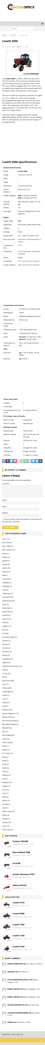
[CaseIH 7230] (6, 937)
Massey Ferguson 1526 (31, 989)
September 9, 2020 (21, 844)
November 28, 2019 (22, 888)
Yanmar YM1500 (20, 841)
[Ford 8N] (6, 865)
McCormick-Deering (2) (10, 721)
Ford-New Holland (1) (9, 637)
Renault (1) (6, 750)
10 (32, 844)
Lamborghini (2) (7, 692)
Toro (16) (5, 790)
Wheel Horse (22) (8, 811)
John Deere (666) (8, 681)
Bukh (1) (5, 575)
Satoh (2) (5, 764)
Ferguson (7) (6, 626)
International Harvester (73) (12, 666)
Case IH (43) (6, 579)
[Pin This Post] (15, 461)
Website (5, 513)
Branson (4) (6, 572)
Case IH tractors (12, 897)
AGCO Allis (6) (7, 542)
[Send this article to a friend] (19, 461)
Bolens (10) (6, 568)
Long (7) (5, 706)
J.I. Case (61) (6, 673)
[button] (42, 23)
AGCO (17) (6, 539)
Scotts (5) (5, 768)
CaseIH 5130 (18, 946)
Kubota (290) (6, 688)
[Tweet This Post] (8, 461)
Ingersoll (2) (6, 662)
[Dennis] (4, 1023)
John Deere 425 (33, 1005)
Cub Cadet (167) (8, 597)
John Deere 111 (23, 972)
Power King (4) (7, 742)
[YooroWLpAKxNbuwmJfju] (4, 1014)
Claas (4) (5, 590)
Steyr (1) (5, 779)
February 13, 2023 (21, 939)
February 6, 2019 (21, 877)
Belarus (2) (6, 557)
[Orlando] (4, 973)
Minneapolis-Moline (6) (10, 724)
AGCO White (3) (7, 546)
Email (4, 506)
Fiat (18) (5, 630)
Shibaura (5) (6, 775)
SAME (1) (5, 761)
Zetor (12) (5, 826)
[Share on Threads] (40, 461)
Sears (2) (5, 771)
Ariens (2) (5, 553)
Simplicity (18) (7, 782)
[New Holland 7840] (6, 854)
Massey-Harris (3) (8, 717)
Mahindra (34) (7, 710)
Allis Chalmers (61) (8, 550)
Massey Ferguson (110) (10, 713)
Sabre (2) (5, 757)
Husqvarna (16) (7, 659)
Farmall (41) (6, 615)
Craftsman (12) (7, 593)
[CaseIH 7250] (6, 926)
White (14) (5, 815)
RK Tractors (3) (7, 753)
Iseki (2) (5, 670)
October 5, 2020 (10, 47)
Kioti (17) (5, 684)
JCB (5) (4, 677)
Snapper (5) (6, 786)
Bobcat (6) (6, 564)
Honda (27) (6, 655)
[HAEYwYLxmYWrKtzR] (4, 1006)
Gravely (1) (6, 644)
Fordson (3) (6, 641)
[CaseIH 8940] (6, 915)
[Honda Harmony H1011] (6, 876)
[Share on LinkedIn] (11, 461)
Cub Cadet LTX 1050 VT (34, 964)
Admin (21, 47)
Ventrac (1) (6, 801)
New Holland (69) (8, 735)
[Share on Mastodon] (30, 461)
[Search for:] (22, 29)
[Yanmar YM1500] (6, 843)
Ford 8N (16, 863)
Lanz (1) (5, 699)
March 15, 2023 (20, 855)
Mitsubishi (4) (7, 728)
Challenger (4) (7, 586)
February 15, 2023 (21, 917)
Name (4, 500)
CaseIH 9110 (18, 902)
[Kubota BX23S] (6, 887)
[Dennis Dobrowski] (4, 965)
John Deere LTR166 (23, 1022)
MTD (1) (5, 732)
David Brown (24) (8, 601)
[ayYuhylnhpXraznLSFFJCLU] (4, 981)
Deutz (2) (5, 604)
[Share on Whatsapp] (26, 461)
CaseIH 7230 (18, 935)
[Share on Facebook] (4, 461)
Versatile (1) (6, 804)
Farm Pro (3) (6, 619)
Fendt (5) (5, 622)
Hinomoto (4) (7, 652)
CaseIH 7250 (18, 924)
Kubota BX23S (19, 885)
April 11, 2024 (19, 906)
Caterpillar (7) (7, 583)
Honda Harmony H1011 (24, 874)
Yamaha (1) (6, 819)
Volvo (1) (5, 808)
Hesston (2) (6, 648)
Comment (5, 484)
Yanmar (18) (6, 822)
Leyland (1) (6, 702)
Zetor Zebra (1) (7, 830)
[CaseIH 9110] (6, 904)
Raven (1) (5, 746)
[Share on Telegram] (33, 461)
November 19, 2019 (22, 866)
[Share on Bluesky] (37, 461)
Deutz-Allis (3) (7, 608)
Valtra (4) (5, 797)
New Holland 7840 (21, 852)
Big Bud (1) (6, 561)
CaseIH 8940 (18, 913)
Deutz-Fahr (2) (7, 612)
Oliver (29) (5, 739)
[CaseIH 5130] (6, 948)
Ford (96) (5, 633)
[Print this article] (22, 461)
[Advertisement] (23, 15)
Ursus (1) (5, 793)
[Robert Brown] (4, 990)
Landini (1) (6, 695)
